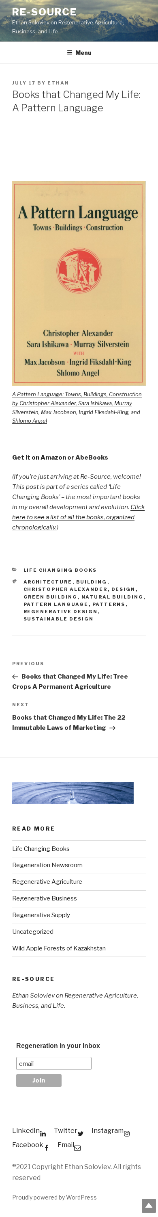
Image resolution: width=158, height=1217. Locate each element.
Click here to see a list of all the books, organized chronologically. (78, 517)
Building (91, 582)
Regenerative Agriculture (47, 881)
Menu (83, 52)
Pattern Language (56, 604)
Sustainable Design (58, 619)
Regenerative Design (60, 611)
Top (149, 1206)
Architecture (48, 582)
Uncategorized (32, 931)
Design (123, 589)
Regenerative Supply (41, 915)
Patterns (109, 604)
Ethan (58, 83)
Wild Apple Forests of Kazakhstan (59, 948)
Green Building (50, 597)
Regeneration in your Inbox (58, 1045)
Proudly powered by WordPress (54, 1197)
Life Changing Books (60, 570)
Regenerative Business (44, 898)
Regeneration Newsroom (47, 865)
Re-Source (44, 12)
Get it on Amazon (39, 457)
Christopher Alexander (65, 589)
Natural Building (112, 597)
